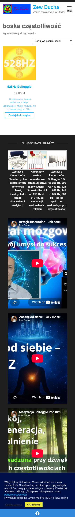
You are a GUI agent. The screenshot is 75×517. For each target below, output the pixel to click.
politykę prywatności (15, 494)
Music (20, 105)
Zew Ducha (46, 6)
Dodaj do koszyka (19, 115)
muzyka (27, 105)
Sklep (28, 108)
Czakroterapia (16, 98)
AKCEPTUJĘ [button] (33, 504)
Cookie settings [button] (13, 504)
